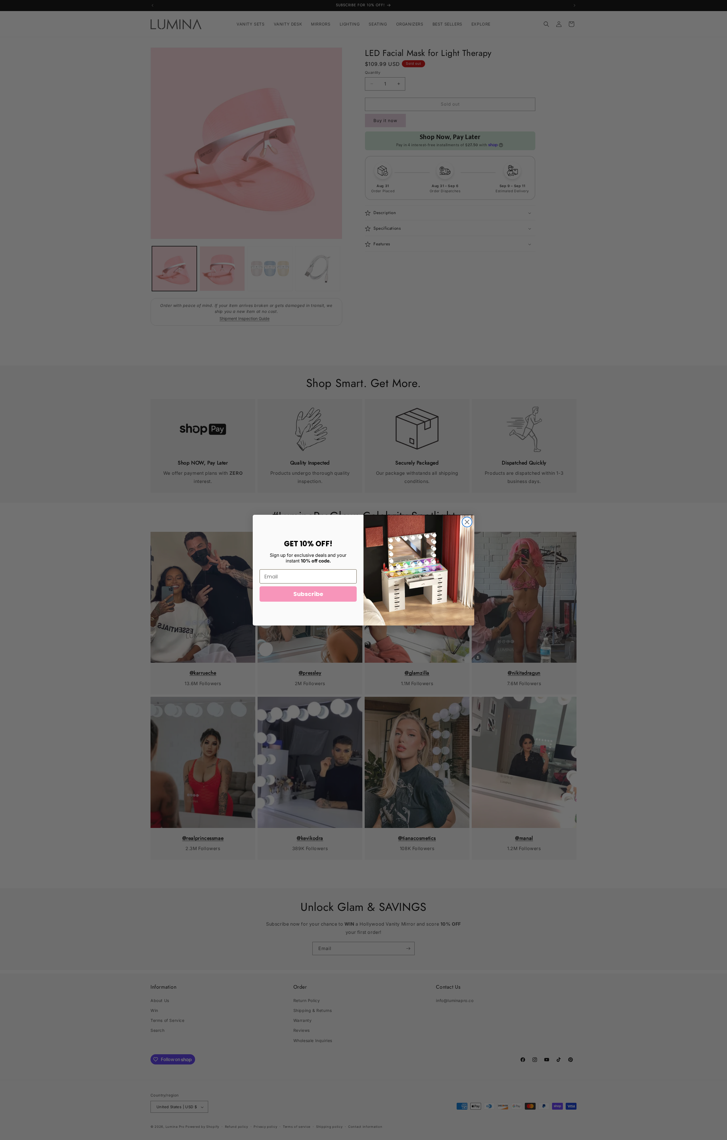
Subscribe (308, 594)
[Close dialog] (467, 522)
